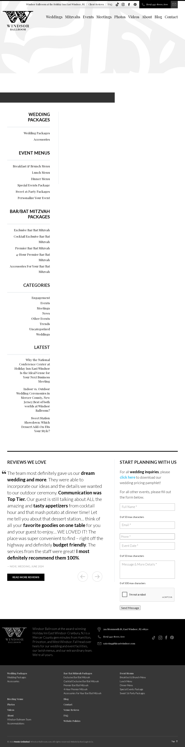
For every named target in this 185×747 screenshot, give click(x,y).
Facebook (129, 4)
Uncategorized (39, 329)
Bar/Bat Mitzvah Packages (30, 214)
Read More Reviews (25, 577)
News (46, 313)
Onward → (97, 576)
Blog (158, 16)
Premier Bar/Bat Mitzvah (32, 248)
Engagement (41, 298)
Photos (120, 16)
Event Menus (34, 152)
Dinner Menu (40, 179)
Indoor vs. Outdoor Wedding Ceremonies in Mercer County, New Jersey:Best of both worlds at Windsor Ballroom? (33, 399)
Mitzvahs (72, 16)
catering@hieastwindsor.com (119, 643)
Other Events (40, 318)
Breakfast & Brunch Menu (31, 166)
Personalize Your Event (34, 198)
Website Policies (72, 720)
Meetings (104, 16)
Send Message (130, 607)
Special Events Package (34, 185)
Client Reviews (96, 4)
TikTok (117, 4)
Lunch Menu (41, 172)
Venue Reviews (71, 709)
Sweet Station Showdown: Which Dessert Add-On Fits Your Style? (35, 424)
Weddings (54, 16)
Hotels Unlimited (22, 741)
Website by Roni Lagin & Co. (81, 741)
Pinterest (135, 4)
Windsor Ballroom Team (19, 719)
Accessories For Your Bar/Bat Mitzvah (30, 269)
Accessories (42, 139)
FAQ (110, 4)
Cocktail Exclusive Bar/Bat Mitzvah (32, 239)
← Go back (82, 576)
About (147, 16)
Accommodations (15, 723)
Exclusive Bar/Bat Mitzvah (32, 230)
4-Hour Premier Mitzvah (75, 689)
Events (88, 16)
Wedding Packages (39, 117)
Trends (45, 324)
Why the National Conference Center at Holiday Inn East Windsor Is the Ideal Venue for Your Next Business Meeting (32, 370)
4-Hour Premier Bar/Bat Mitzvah (33, 257)
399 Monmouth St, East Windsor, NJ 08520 (125, 629)
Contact (171, 16)
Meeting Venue (15, 698)
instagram (123, 4)
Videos (133, 16)
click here (127, 477)
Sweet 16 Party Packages (33, 191)
